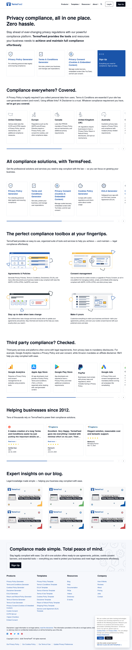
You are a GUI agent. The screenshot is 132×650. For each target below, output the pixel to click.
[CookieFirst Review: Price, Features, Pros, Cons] (66, 519)
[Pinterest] (22, 634)
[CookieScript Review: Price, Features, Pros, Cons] (107, 496)
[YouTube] (11, 634)
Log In (109, 4)
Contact (100, 596)
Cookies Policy (101, 630)
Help (68, 584)
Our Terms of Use (45, 644)
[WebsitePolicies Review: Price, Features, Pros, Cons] (66, 496)
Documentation (72, 587)
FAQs (69, 590)
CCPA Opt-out (11, 614)
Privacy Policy (113, 630)
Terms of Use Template (45, 593)
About (100, 587)
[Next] (123, 149)
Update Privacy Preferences (63, 644)
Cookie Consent (12, 611)
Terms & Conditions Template (47, 584)
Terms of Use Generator (15, 602)
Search (101, 4)
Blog (68, 581)
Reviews (100, 584)
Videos (69, 593)
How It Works (102, 581)
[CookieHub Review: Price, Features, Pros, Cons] (24, 519)
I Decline (108, 638)
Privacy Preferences (103, 634)
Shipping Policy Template (45, 605)
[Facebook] (18, 634)
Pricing (100, 590)
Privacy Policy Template (45, 581)
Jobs (99, 593)
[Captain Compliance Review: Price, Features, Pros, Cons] (107, 519)
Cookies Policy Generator (15, 587)
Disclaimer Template (44, 599)
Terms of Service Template (46, 590)
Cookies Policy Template (45, 596)
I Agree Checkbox (13, 617)
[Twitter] (15, 634)
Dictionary (70, 596)
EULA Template (42, 587)
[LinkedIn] (8, 634)
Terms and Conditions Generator (18, 584)
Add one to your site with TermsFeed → (109, 645)
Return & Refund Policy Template (48, 602)
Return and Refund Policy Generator (19, 596)
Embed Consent (12, 620)
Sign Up (121, 4)
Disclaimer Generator (14, 590)
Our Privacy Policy (13, 644)
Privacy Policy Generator (15, 581)
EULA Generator (12, 593)
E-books (70, 599)
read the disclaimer (46, 628)
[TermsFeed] (14, 4)
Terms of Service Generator (16, 599)
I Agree (100, 638)
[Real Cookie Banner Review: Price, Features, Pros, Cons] (24, 496)
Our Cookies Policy (29, 644)
